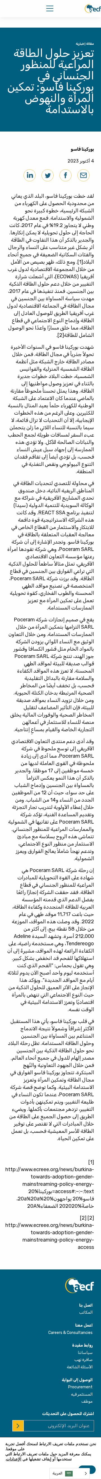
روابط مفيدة (82, 1345)
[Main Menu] (49, 8)
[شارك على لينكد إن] (29, 175)
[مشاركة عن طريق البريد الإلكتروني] (83, 175)
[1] (80, 262)
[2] (61, 335)
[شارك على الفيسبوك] (65, 175)
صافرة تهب (83, 1359)
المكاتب (86, 1312)
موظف (87, 1401)
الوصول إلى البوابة (77, 1380)
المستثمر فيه (82, 1394)
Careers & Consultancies (70, 1332)
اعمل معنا (84, 1325)
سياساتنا (85, 1352)
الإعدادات (13, 1459)
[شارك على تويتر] (47, 175)
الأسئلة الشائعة (80, 1367)
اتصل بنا (86, 1305)
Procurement (80, 1387)
